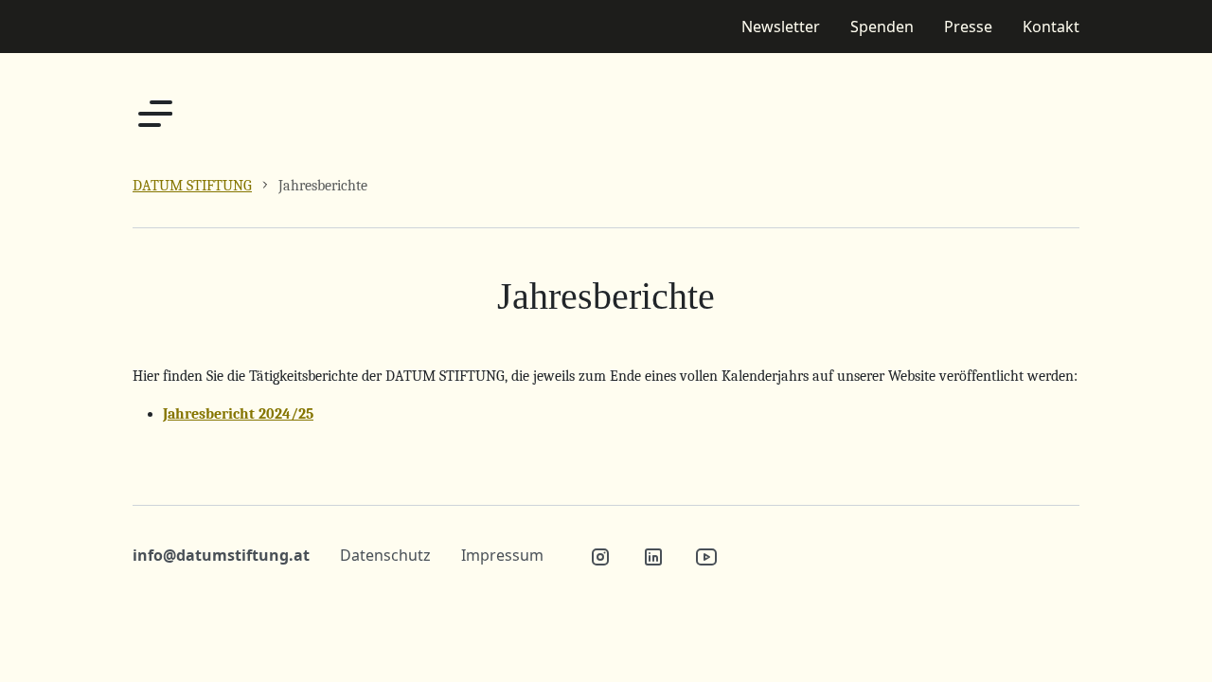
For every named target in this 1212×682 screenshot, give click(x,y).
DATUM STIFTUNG (192, 185)
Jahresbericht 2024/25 (238, 413)
